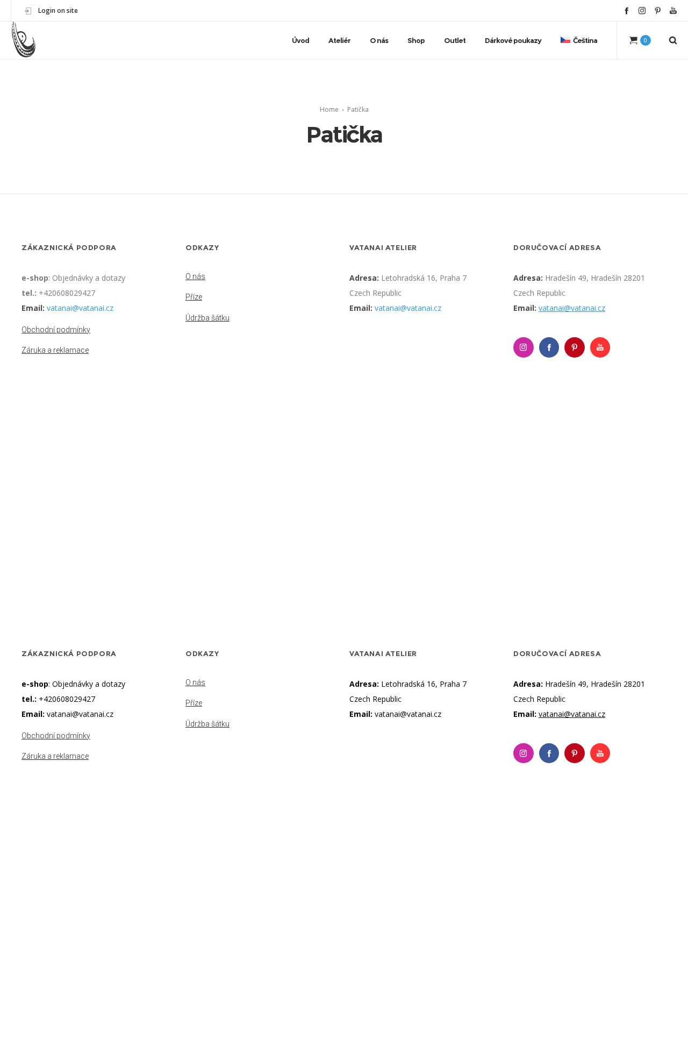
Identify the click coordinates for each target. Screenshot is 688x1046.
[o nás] (262, 277)
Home (329, 109)
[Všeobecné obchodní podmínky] (98, 331)
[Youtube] (600, 347)
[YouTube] (673, 10)
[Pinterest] (657, 10)
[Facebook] (626, 10)
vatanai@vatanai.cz (80, 308)
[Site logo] (24, 40)
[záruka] (98, 348)
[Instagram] (642, 10)
